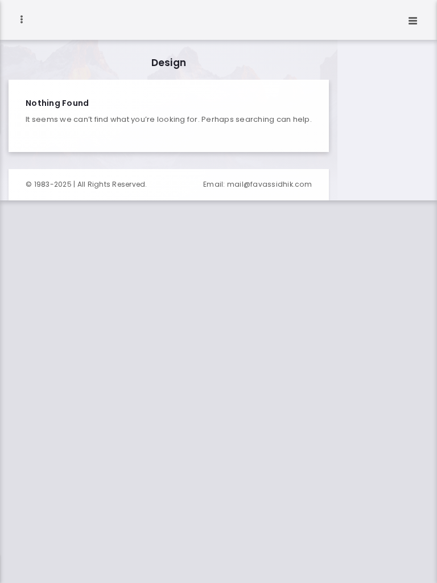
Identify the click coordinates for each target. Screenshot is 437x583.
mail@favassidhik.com (269, 184)
